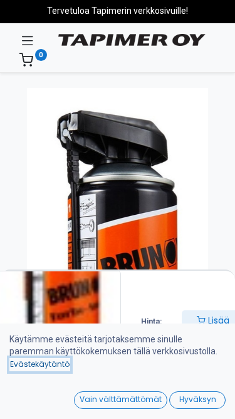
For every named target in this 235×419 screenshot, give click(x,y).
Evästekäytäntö (40, 364)
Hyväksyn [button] (197, 399)
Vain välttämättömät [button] (121, 399)
